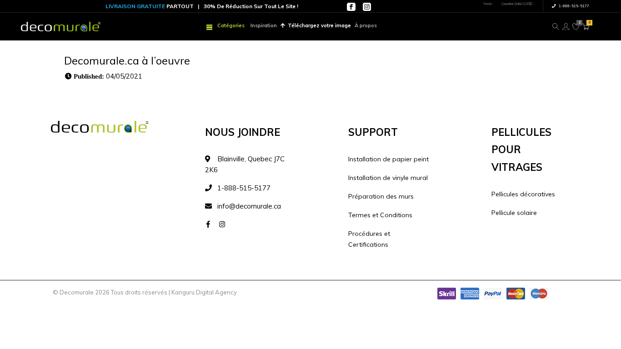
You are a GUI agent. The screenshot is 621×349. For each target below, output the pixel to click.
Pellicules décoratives (523, 194)
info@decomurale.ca (249, 206)
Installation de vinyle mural (388, 178)
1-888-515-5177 (573, 6)
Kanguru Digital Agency (204, 292)
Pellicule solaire (514, 213)
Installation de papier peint (388, 159)
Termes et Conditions (380, 215)
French (488, 4)
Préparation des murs (381, 196)
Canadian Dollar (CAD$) (516, 4)
